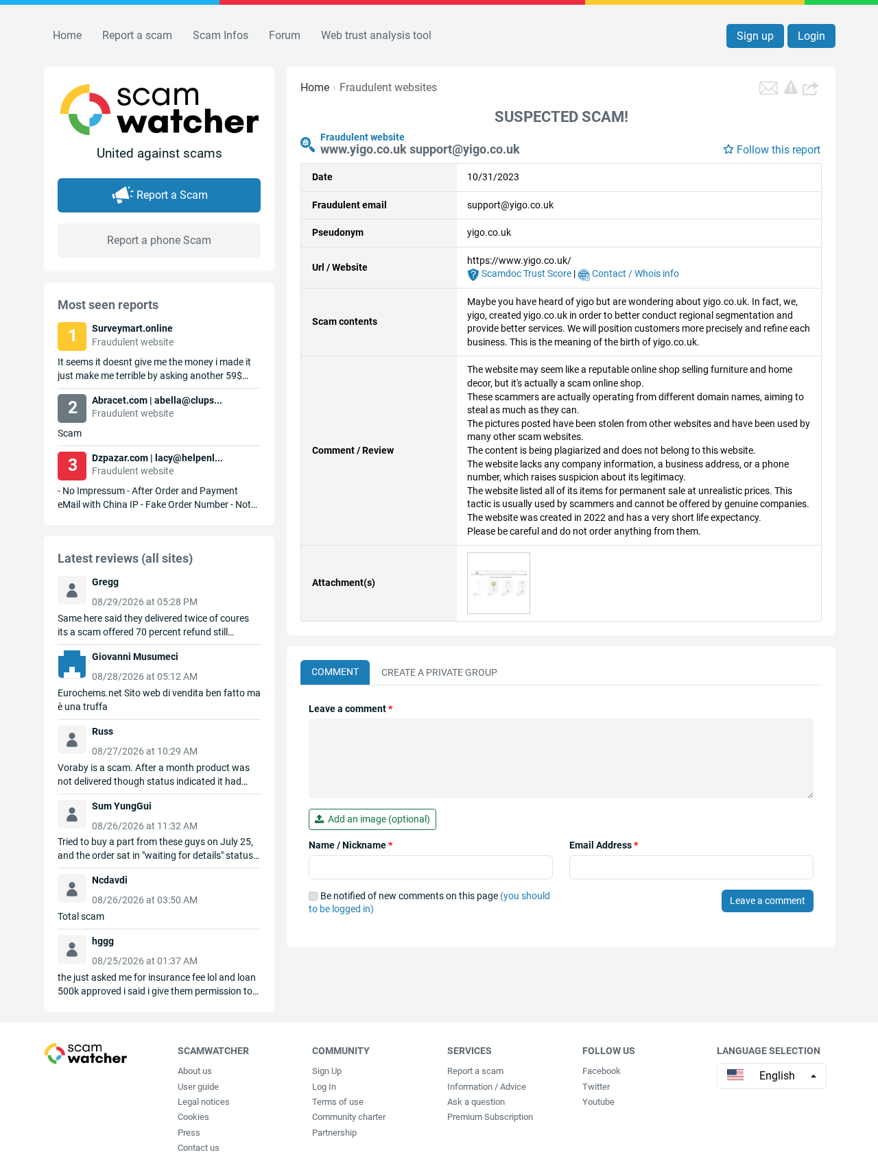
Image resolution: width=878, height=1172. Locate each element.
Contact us (199, 1148)
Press (189, 1132)
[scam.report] (791, 87)
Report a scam (137, 35)
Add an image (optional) (377, 819)
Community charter (348, 1117)
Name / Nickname (350, 845)
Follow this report (778, 149)
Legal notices (204, 1102)
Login (811, 35)
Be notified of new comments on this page (429, 902)
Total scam (81, 916)
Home (67, 35)
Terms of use (338, 1102)
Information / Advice (486, 1087)
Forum (284, 35)
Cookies (193, 1117)
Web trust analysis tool (376, 35)
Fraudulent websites (388, 87)
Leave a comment (350, 708)
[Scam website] (499, 582)
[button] (812, 87)
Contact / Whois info (634, 273)
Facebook (601, 1071)
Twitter (596, 1087)
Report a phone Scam (159, 240)
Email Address (603, 845)
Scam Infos (220, 35)
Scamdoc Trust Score (525, 273)
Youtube (598, 1102)
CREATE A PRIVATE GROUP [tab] (439, 672)
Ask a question (476, 1102)
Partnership (334, 1132)
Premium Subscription (490, 1117)
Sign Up (327, 1071)
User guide (198, 1087)
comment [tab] (335, 671)
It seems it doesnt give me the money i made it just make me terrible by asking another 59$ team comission (154, 375)
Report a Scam (172, 195)
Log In (324, 1087)
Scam (70, 433)
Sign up (755, 35)
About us (195, 1071)
